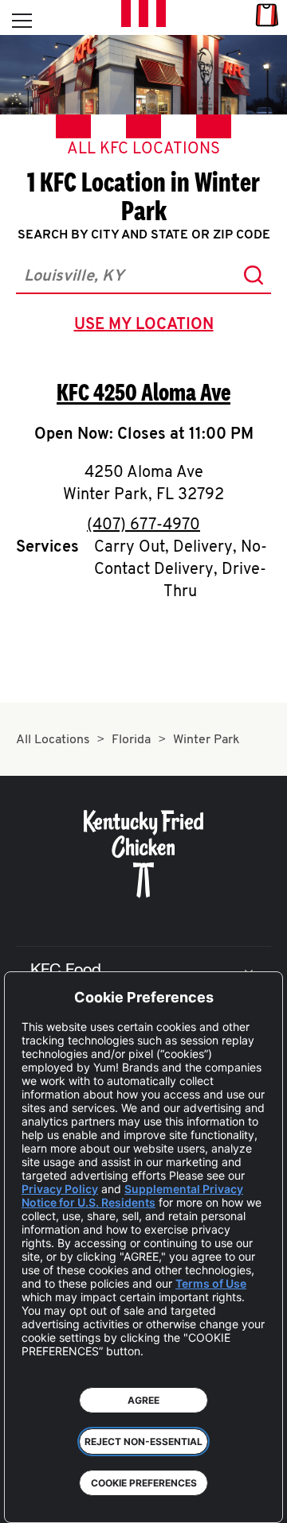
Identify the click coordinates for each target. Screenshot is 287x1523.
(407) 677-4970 (143, 525)
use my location (147, 326)
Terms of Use (210, 1283)
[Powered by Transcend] (28, 1499)
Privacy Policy (60, 1189)
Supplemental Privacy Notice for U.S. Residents (132, 1195)
